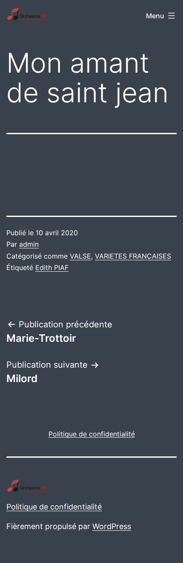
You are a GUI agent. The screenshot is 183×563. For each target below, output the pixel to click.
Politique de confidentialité (54, 506)
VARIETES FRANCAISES (133, 256)
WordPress (111, 526)
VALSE (80, 256)
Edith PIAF (52, 267)
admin (29, 244)
